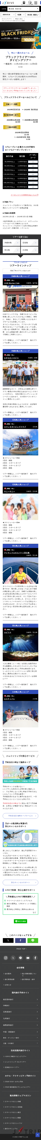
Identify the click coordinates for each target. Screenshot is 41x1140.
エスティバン (9, 699)
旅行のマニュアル (11, 1128)
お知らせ (8, 985)
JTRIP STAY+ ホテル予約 (14, 1081)
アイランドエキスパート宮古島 (17, 553)
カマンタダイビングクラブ (15, 427)
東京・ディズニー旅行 (11, 1038)
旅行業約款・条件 (28, 979)
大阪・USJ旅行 (8, 1043)
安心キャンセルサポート (20, 882)
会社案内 (8, 973)
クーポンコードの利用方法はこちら (23, 195)
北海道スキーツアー (12, 1067)
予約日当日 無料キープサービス (20, 816)
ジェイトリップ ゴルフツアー (15, 1062)
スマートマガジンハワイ (13, 1123)
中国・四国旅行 (9, 1032)
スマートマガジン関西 (13, 1118)
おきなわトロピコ (11, 358)
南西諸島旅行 (8, 1025)
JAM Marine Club (11, 283)
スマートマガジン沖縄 (13, 1101)
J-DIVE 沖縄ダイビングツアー (15, 1056)
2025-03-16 (6, 14)
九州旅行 (6, 1018)
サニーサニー (9, 491)
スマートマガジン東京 (13, 1112)
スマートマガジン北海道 (13, 1107)
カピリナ (7, 632)
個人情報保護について (29, 975)
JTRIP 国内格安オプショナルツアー (17, 1087)
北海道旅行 (7, 1012)
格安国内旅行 (8, 999)
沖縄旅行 (6, 1005)
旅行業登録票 (9, 979)
